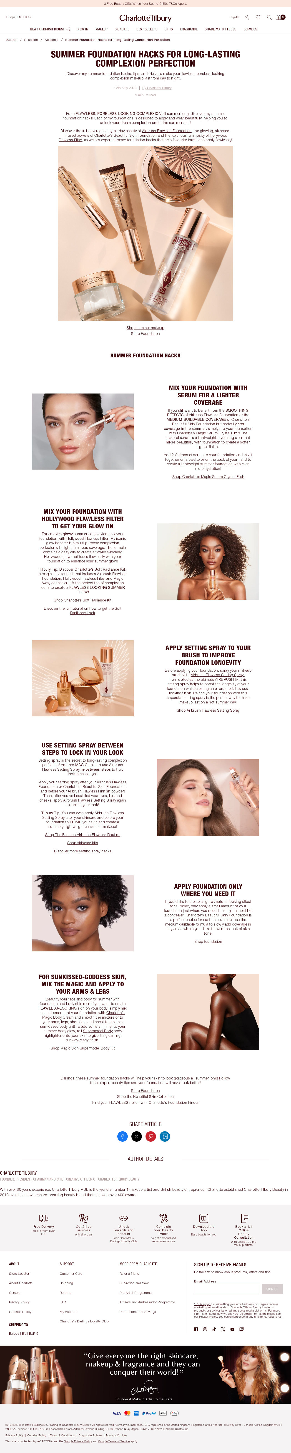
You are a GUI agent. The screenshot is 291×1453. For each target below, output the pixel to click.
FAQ (63, 1302)
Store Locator (19, 1273)
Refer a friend (129, 1273)
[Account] (246, 17)
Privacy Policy (19, 1302)
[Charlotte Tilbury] (145, 17)
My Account (69, 1312)
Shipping (66, 1283)
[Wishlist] (258, 17)
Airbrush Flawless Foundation (167, 131)
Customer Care (71, 1273)
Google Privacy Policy (78, 1441)
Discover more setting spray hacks (82, 851)
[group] (45, 1228)
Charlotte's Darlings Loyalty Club (84, 1321)
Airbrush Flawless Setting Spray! (218, 675)
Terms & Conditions (62, 1435)
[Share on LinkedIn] (165, 1136)
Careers (14, 1293)
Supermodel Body (98, 1031)
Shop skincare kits (82, 843)
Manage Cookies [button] (116, 1435)
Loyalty (234, 17)
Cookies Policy (20, 1312)
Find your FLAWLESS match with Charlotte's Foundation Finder (145, 1102)
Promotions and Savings (138, 1312)
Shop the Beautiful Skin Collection (145, 1096)
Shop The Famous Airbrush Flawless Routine (82, 835)
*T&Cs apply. (202, 1304)
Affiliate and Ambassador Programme (147, 1302)
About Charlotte (21, 1283)
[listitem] (50, 30)
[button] (269, 17)
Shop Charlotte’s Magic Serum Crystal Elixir (208, 477)
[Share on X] (136, 1136)
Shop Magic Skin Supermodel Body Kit (83, 1048)
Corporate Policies (90, 1435)
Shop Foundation (145, 334)
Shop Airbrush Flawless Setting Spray (208, 710)
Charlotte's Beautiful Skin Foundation (125, 135)
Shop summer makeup (145, 328)
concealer (176, 915)
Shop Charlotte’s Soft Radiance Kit (82, 600)
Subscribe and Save (134, 1283)
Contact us (181, 1428)
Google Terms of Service (114, 1441)
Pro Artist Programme (136, 1293)
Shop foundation (208, 941)
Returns (65, 1293)
